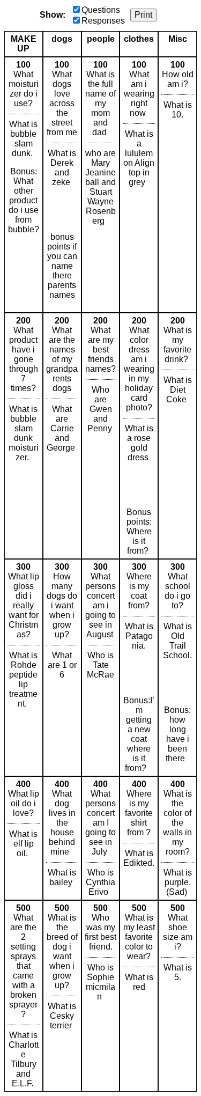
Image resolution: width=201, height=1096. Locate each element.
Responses (103, 20)
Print (143, 14)
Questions (100, 9)
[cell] (23, 185)
